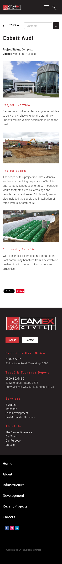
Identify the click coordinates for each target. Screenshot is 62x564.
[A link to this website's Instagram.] (12, 528)
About (12, 340)
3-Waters (11, 404)
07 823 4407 (13, 359)
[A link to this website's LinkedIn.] (17, 528)
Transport (11, 409)
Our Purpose (13, 440)
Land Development (17, 413)
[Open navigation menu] (46, 7)
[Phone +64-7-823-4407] (55, 7)
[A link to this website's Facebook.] (7, 528)
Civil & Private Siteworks (20, 417)
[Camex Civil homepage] (22, 7)
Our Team (11, 436)
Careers (10, 444)
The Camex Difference (19, 432)
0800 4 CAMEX (15, 378)
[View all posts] (3, 26)
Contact (30, 340)
